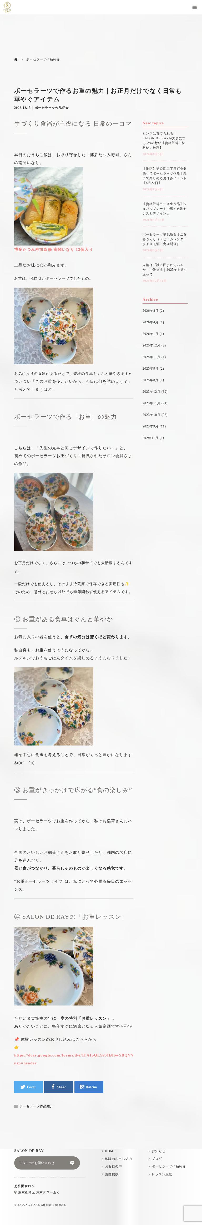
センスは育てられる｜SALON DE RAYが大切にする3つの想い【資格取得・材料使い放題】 (164, 141)
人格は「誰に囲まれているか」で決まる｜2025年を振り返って (165, 269)
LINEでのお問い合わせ (37, 1163)
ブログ (157, 1159)
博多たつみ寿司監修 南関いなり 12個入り (53, 249)
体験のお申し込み (118, 1159)
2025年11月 (151, 357)
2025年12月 (151, 345)
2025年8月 (151, 380)
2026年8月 (151, 311)
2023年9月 (151, 426)
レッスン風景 (162, 1174)
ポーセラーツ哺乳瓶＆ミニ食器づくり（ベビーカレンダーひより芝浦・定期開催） (165, 239)
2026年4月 (151, 322)
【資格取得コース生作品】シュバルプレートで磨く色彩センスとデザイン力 (165, 208)
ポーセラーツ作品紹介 (52, 108)
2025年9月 (151, 368)
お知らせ (158, 1151)
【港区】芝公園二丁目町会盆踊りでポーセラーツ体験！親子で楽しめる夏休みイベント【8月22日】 (165, 176)
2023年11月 (151, 403)
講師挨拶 (112, 1174)
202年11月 (151, 438)
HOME (110, 1151)
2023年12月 (151, 392)
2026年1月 (151, 334)
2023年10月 (151, 415)
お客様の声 (113, 1166)
